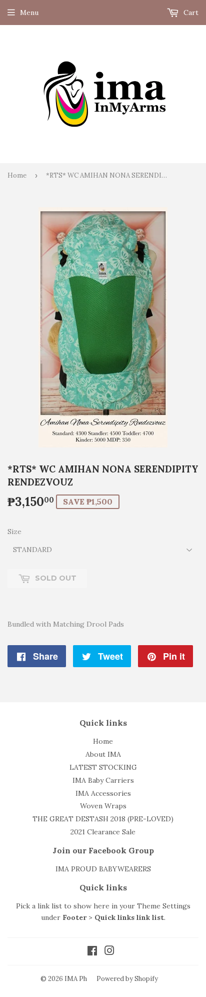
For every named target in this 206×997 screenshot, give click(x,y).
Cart (190, 12)
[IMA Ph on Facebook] (92, 951)
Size (15, 531)
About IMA (103, 754)
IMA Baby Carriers (103, 780)
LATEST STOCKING (103, 767)
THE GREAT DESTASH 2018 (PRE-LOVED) (103, 818)
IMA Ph (75, 978)
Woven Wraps (103, 805)
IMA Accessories (103, 793)
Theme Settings (163, 905)
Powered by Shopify (127, 978)
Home (17, 175)
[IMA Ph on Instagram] (109, 951)
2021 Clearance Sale (103, 831)
